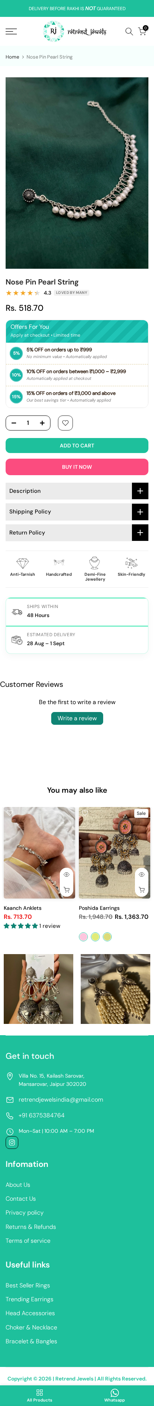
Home (12, 56)
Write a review (77, 718)
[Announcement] (77, 8)
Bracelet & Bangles (31, 1341)
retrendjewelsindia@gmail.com (61, 1099)
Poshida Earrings (99, 908)
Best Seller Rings (28, 1285)
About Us (18, 1185)
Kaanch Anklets (22, 908)
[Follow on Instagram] (12, 1142)
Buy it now (77, 467)
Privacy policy (25, 1212)
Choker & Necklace (31, 1327)
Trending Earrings (29, 1299)
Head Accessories (30, 1313)
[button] (21, 926)
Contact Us (21, 1199)
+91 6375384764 (42, 1115)
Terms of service (28, 1241)
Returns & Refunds (31, 1227)
